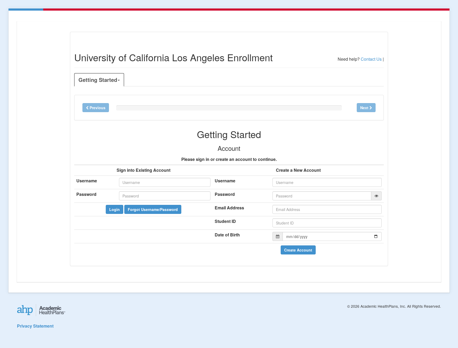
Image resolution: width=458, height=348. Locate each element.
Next (364, 107)
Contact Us (371, 59)
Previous (97, 107)
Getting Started (97, 79)
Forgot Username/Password (153, 209)
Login (114, 209)
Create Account (298, 250)
